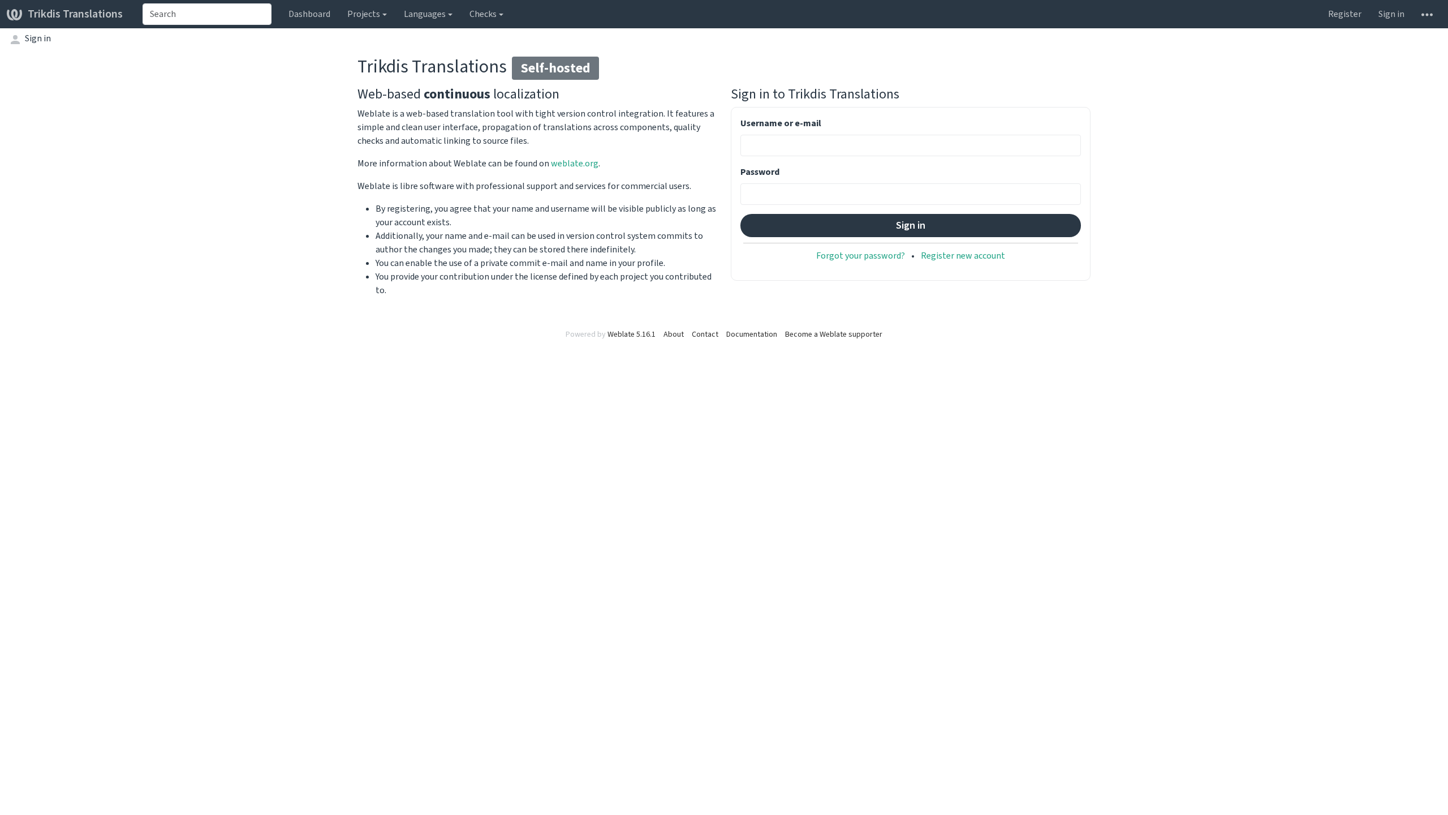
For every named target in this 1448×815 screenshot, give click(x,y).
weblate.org (574, 163)
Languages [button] (425, 14)
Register (1344, 14)
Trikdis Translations (75, 14)
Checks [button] (483, 14)
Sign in (1391, 14)
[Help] (1427, 14)
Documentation (751, 334)
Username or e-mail (780, 123)
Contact (705, 334)
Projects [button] (363, 14)
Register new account (963, 255)
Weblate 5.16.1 (631, 334)
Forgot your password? (860, 255)
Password (759, 172)
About (673, 334)
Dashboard (309, 14)
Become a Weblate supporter (833, 334)
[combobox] (207, 14)
